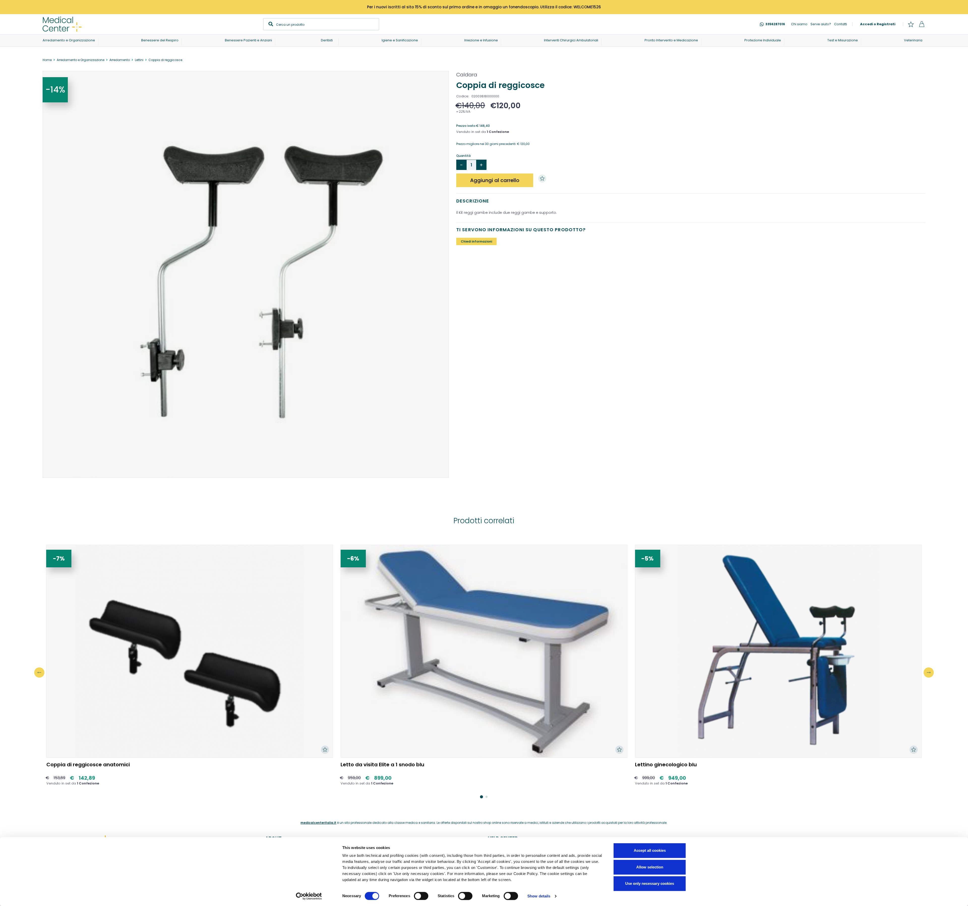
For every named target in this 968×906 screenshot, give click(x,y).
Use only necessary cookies (649, 883)
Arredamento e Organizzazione (80, 60)
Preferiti (911, 24)
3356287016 (775, 24)
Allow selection (649, 867)
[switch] (421, 896)
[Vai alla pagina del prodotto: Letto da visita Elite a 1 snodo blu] (484, 651)
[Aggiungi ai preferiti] (543, 178)
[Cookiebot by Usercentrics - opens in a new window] (309, 896)
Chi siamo (799, 24)
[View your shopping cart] (921, 24)
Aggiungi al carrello (494, 180)
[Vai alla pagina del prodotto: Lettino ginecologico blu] (778, 651)
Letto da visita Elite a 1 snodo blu (382, 764)
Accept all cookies (650, 850)
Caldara (466, 74)
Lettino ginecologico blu (666, 764)
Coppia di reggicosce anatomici (88, 764)
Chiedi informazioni (476, 241)
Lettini (139, 60)
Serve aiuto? (820, 24)
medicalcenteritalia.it (318, 823)
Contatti (840, 24)
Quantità (463, 156)
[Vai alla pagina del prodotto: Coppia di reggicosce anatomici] (189, 651)
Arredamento (119, 60)
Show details (538, 896)
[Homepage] (62, 24)
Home (47, 60)
